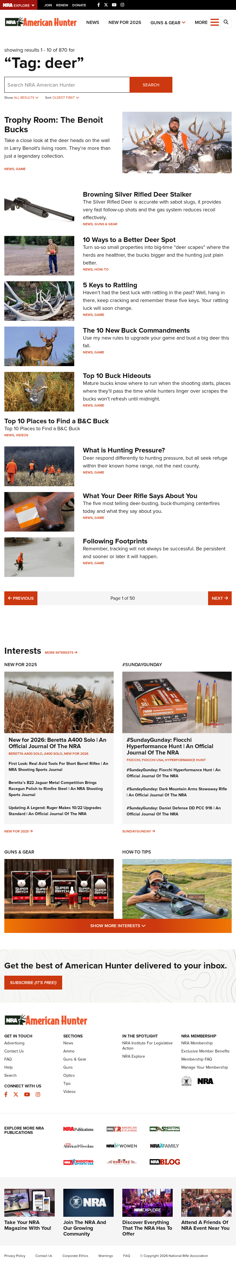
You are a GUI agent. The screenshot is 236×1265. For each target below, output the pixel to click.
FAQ (8, 1059)
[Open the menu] (214, 21)
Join (48, 5)
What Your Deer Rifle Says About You (140, 496)
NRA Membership (197, 1043)
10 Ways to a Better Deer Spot (129, 239)
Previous (23, 598)
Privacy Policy (14, 1255)
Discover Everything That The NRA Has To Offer (147, 1228)
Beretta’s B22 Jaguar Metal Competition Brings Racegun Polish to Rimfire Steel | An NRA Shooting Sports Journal (56, 789)
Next (222, 598)
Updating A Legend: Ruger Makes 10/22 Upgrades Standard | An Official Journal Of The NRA (55, 811)
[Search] (225, 22)
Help (8, 1067)
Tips (67, 1083)
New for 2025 (16, 831)
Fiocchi (133, 760)
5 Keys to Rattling (110, 285)
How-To (101, 269)
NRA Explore (133, 1056)
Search (151, 85)
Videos (22, 435)
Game (21, 169)
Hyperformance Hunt (185, 760)
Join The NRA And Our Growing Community (84, 1228)
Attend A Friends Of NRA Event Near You (205, 1225)
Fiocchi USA (152, 760)
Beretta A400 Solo (25, 753)
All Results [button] (24, 97)
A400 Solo (53, 753)
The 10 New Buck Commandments (136, 330)
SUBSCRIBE (33, 982)
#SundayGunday (142, 664)
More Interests (59, 652)
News (92, 22)
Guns (68, 1067)
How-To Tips (136, 852)
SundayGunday (136, 831)
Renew (62, 5)
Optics (69, 1075)
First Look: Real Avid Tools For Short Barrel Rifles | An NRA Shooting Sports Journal (58, 767)
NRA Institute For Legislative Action (147, 1045)
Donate (79, 5)
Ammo (69, 1051)
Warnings (105, 1255)
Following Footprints (115, 541)
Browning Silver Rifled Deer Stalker (137, 194)
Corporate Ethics (75, 1255)
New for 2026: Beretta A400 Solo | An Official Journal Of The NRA (57, 742)
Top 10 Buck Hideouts (117, 375)
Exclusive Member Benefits (205, 1051)
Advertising (14, 1043)
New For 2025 (20, 664)
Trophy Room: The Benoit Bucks (53, 124)
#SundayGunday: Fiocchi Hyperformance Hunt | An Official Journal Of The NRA (170, 746)
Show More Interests (149, 925)
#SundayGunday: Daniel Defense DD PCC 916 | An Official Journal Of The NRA (174, 811)
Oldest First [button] (64, 97)
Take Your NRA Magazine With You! (27, 1225)
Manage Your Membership (204, 1067)
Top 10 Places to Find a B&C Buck (56, 421)
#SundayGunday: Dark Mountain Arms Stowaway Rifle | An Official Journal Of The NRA (177, 792)
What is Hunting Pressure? (124, 450)
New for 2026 (125, 22)
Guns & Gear (165, 22)
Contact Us (14, 1051)
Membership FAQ (196, 1059)
